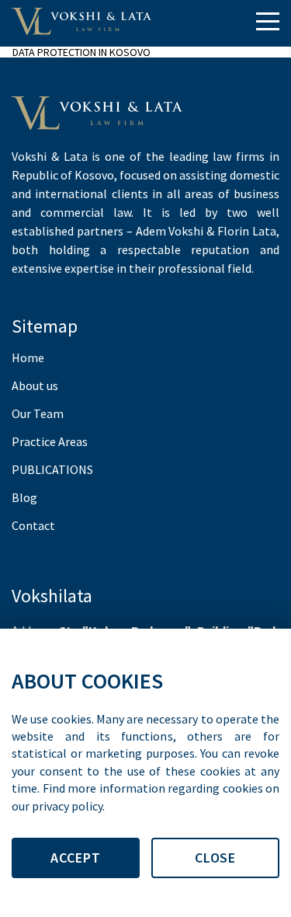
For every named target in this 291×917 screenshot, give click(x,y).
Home (28, 357)
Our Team (38, 413)
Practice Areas (50, 441)
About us (35, 385)
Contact (33, 525)
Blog (24, 497)
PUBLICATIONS (52, 469)
